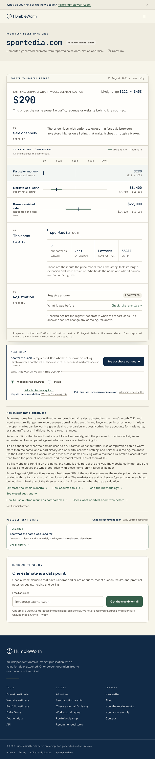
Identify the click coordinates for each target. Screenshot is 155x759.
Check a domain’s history (72, 706)
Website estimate (17, 700)
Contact (111, 718)
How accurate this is (68, 488)
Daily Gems (13, 712)
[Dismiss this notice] (147, 4)
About (109, 700)
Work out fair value (68, 712)
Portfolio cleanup (67, 718)
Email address (20, 593)
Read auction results (69, 700)
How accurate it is (117, 712)
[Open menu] (144, 16)
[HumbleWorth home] (21, 16)
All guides (62, 694)
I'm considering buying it (30, 381)
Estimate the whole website (27, 488)
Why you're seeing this (131, 392)
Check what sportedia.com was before (100, 500)
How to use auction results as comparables (37, 500)
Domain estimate (17, 694)
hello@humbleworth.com (74, 4)
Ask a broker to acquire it (38, 390)
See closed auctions (21, 493)
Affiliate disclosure (40, 752)
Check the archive (127, 305)
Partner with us (64, 752)
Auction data (14, 718)
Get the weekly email (124, 601)
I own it (57, 381)
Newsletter (113, 694)
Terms (22, 752)
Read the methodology (106, 488)
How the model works (120, 706)
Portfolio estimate (17, 706)
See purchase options (123, 361)
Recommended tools (69, 724)
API (8, 724)
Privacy (43, 614)
